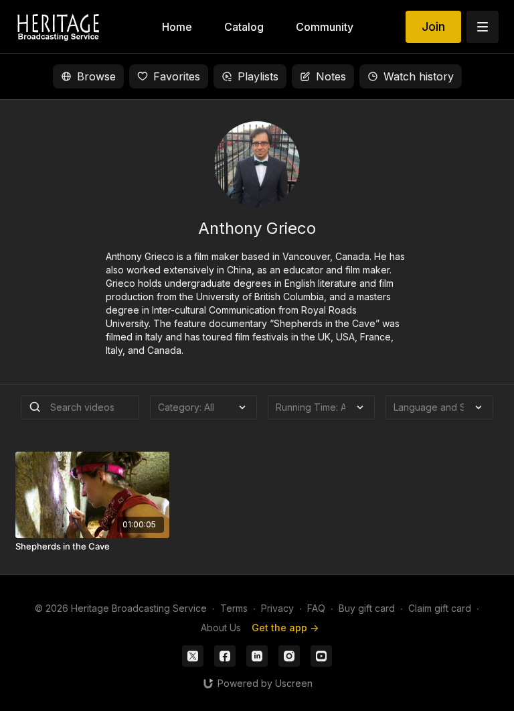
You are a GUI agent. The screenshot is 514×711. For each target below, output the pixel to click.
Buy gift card (367, 608)
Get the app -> (285, 627)
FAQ (316, 608)
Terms (234, 608)
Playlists (258, 76)
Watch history (418, 76)
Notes (331, 76)
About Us (221, 627)
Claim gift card (439, 608)
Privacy (277, 608)
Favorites (176, 76)
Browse (96, 76)
